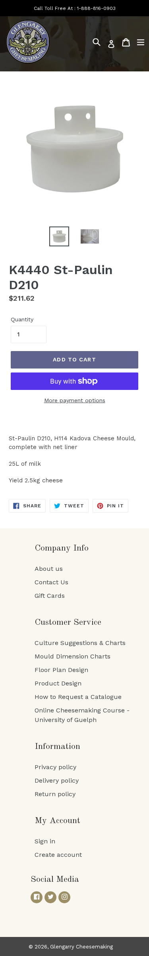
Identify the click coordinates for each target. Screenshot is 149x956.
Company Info (62, 548)
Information (57, 747)
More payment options (74, 400)
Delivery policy (57, 780)
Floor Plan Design (61, 670)
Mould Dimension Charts (72, 656)
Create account (58, 854)
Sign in (45, 841)
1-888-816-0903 (96, 8)
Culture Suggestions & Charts (80, 643)
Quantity (22, 319)
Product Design (58, 683)
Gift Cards (50, 595)
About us (49, 568)
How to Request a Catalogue (78, 697)
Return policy (55, 794)
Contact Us (51, 582)
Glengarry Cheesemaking (81, 947)
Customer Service (68, 622)
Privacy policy (55, 767)
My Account (57, 821)
